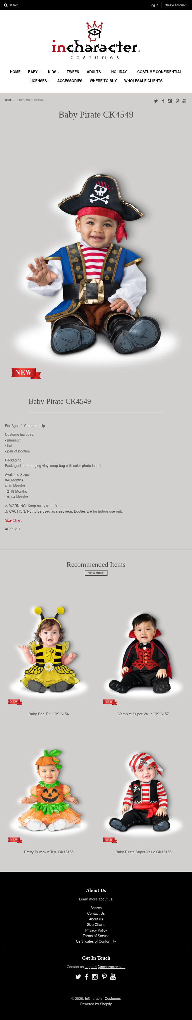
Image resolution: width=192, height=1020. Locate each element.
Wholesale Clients (143, 80)
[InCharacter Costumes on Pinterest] (177, 100)
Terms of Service (96, 935)
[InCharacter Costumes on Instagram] (170, 100)
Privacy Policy (96, 930)
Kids (52, 71)
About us (96, 918)
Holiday (119, 71)
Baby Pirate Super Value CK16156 (144, 851)
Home (15, 71)
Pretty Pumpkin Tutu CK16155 (49, 851)
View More (96, 573)
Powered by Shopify (96, 1003)
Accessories (69, 80)
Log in (154, 5)
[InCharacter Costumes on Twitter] (156, 100)
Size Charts (96, 924)
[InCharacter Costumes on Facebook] (163, 100)
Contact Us (96, 913)
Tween (73, 71)
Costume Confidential (159, 71)
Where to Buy (103, 80)
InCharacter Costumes (103, 998)
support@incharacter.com (105, 966)
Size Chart (13, 520)
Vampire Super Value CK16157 (143, 713)
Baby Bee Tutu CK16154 (48, 713)
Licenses (38, 80)
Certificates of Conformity (96, 941)
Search (96, 907)
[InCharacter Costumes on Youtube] (184, 100)
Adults (94, 71)
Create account (175, 5)
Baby (33, 71)
